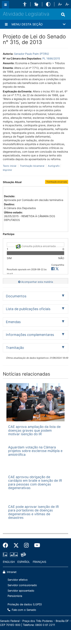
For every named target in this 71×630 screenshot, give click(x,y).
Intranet (11, 572)
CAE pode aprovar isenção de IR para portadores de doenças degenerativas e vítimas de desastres (33, 512)
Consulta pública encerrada (38, 245)
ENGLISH (9, 561)
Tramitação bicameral (32, 165)
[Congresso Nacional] (14, 554)
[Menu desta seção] (6, 24)
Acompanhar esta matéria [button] (36, 281)
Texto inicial (10, 165)
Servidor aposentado (21, 590)
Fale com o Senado (23, 609)
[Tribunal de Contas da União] (22, 554)
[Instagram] (26, 545)
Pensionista (15, 595)
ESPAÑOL (23, 561)
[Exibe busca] (63, 14)
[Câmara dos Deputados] (6, 554)
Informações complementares (30, 335)
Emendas (13, 322)
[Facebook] (7, 545)
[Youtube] (35, 545)
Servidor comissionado (22, 585)
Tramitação (15, 348)
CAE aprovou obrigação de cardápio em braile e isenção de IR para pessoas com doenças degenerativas (35, 482)
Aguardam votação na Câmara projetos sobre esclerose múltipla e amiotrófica (35, 451)
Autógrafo (53, 165)
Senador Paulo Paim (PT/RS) (31, 53)
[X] (57, 269)
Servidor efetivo (18, 579)
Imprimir (7, 170)
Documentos (16, 296)
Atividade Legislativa (26, 14)
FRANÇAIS (39, 561)
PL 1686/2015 (51, 58)
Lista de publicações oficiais (28, 309)
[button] (25, 4)
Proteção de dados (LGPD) (25, 604)
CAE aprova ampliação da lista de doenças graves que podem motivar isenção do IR (34, 430)
